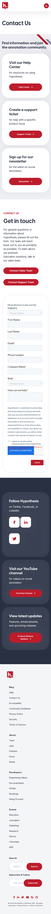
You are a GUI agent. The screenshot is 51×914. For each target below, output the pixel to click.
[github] (36, 897)
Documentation (16, 783)
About (12, 735)
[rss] (32, 897)
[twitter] (22, 897)
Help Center (24, 87)
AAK (11, 847)
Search (13, 858)
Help (11, 692)
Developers (15, 772)
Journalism (14, 820)
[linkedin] (18, 897)
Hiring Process (16, 799)
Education (14, 814)
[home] (5, 5)
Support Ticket (24, 134)
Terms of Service (17, 724)
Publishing (14, 825)
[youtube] (27, 897)
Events (12, 809)
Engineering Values (18, 777)
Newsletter (24, 181)
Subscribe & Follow (19, 874)
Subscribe (33, 883)
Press (12, 756)
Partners (13, 751)
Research (13, 831)
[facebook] (14, 897)
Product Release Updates (25, 637)
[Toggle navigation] (46, 5)
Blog (11, 687)
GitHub (12, 788)
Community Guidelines (20, 708)
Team (12, 740)
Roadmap (13, 793)
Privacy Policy (16, 714)
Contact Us (14, 698)
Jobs (11, 745)
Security (13, 719)
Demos (12, 836)
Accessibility (15, 703)
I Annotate (14, 841)
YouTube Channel (24, 593)
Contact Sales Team (20, 270)
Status (12, 762)
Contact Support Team (21, 282)
